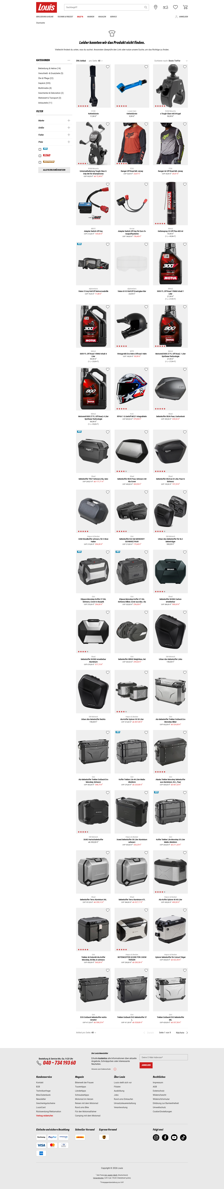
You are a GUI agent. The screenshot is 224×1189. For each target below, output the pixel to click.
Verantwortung (120, 1107)
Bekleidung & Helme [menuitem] (44, 17)
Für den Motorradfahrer (85, 1111)
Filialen (117, 1086)
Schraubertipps (82, 1095)
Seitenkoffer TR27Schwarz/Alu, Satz (93, 479)
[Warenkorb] (185, 7)
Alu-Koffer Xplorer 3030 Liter (132, 719)
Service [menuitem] (113, 17)
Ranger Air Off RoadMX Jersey (170, 171)
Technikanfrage (43, 1091)
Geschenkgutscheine (45, 1103)
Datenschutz (158, 1091)
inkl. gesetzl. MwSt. (111, 1175)
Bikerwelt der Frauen (84, 1082)
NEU (45, 149)
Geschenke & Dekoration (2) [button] (51, 93)
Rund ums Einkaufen (123, 1099)
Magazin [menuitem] (102, 17)
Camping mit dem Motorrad (87, 1115)
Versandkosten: (98, 1178)
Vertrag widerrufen (44, 1115)
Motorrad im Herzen (84, 1099)
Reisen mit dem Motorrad (86, 1103)
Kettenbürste (93, 114)
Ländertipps (80, 1091)
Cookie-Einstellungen (162, 1111)
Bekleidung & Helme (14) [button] (49, 68)
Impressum (158, 1082)
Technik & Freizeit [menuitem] (65, 17)
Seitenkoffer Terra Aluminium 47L (132, 900)
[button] (145, 7)
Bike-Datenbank (43, 1095)
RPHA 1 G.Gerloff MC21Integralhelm (132, 416)
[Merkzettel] (175, 7)
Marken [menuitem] (90, 17)
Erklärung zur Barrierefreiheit (166, 1103)
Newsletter (41, 1099)
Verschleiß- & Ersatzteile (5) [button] (50, 73)
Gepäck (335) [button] (44, 83)
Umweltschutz (159, 1107)
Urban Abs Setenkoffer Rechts (93, 719)
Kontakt (39, 1082)
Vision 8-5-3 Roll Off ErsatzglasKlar (132, 291)
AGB (155, 1086)
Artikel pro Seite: (83, 1032)
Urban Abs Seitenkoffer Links (170, 659)
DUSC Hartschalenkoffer (93, 839)
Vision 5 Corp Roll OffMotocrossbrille (93, 291)
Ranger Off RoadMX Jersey (132, 171)
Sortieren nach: (161, 61)
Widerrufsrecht (159, 1095)
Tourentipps (80, 1086)
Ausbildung (119, 1091)
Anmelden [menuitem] (183, 17)
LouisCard (41, 1107)
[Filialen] (155, 7)
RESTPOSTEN (49, 162)
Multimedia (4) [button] (45, 88)
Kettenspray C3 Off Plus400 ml (170, 231)
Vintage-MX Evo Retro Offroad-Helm (132, 354)
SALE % (47, 155)
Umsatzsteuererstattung (125, 1103)
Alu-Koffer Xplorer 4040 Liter (170, 900)
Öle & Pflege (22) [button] (46, 78)
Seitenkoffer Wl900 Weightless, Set (132, 659)
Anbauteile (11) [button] (45, 103)
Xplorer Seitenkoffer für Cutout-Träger (170, 957)
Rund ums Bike (82, 1107)
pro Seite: (93, 61)
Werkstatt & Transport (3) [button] (49, 98)
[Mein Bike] (165, 7)
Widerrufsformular (161, 1099)
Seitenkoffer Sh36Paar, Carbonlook (170, 416)
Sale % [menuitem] (80, 17)
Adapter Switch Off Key (93, 231)
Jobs (116, 1095)
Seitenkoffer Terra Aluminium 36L (93, 900)
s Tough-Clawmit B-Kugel (170, 114)
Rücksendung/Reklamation (48, 1111)
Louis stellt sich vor (123, 1082)
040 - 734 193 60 (59, 1063)
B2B (38, 1086)
